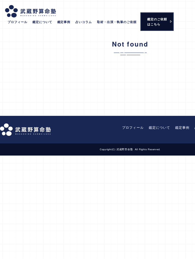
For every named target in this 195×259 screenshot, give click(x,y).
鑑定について (42, 21)
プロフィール (17, 21)
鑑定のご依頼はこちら (157, 21)
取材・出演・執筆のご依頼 (117, 21)
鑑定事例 (64, 21)
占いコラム (83, 21)
